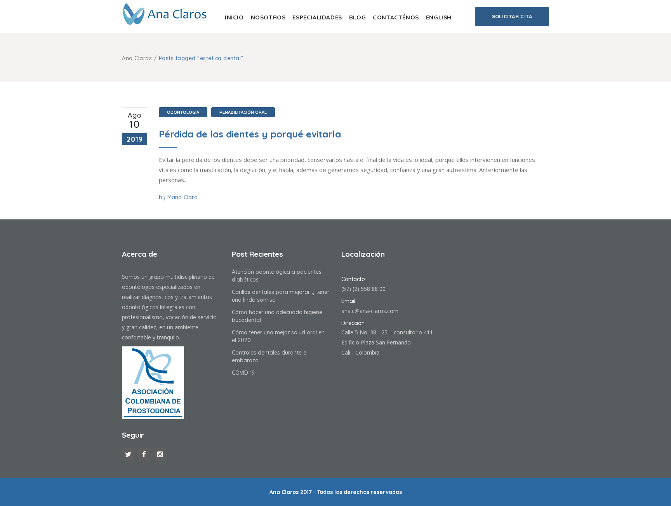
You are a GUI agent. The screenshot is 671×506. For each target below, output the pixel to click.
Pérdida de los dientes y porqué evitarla (250, 134)
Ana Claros (137, 58)
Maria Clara (182, 197)
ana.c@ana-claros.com (369, 311)
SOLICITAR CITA (512, 16)
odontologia (183, 112)
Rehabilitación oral (243, 112)
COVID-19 (243, 372)
